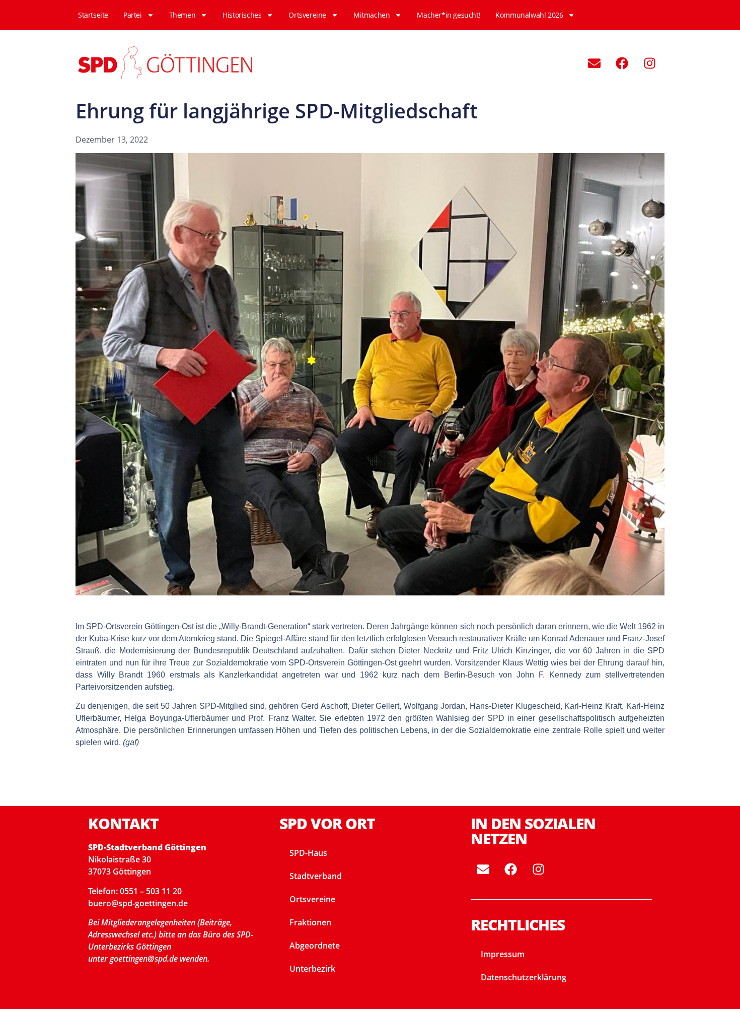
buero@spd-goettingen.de (138, 903)
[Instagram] (649, 63)
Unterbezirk (312, 968)
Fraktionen (310, 922)
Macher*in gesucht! (448, 15)
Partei (132, 15)
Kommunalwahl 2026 (529, 15)
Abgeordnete (314, 945)
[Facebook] (621, 63)
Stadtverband (315, 876)
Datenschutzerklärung (523, 977)
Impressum (503, 954)
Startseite (93, 15)
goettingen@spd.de (145, 958)
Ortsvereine (307, 15)
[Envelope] (594, 63)
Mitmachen (371, 15)
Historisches (242, 15)
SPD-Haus (308, 852)
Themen (182, 15)
